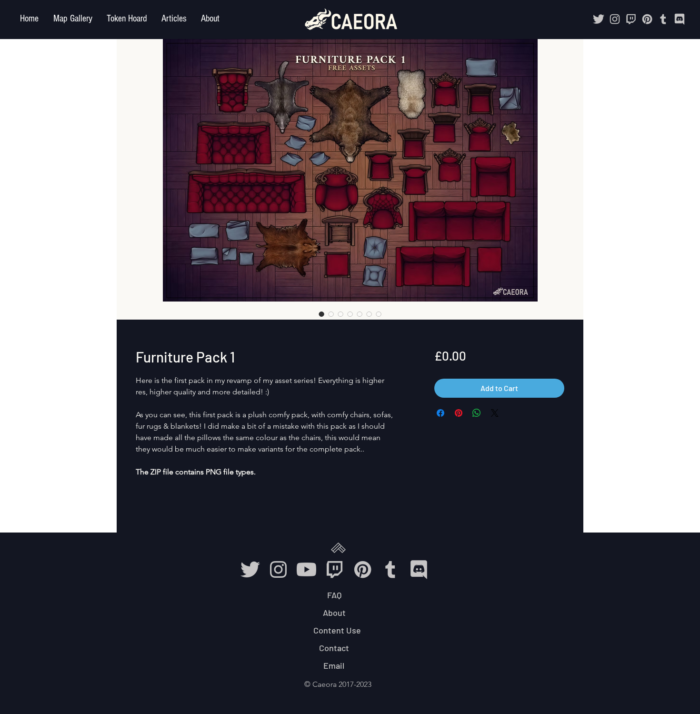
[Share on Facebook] (440, 413)
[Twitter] (598, 19)
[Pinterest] (647, 19)
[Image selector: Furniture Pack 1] (321, 314)
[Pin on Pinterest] (458, 413)
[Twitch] (631, 19)
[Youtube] (306, 569)
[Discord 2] (679, 19)
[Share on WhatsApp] (476, 413)
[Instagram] (614, 19)
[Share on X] (494, 413)
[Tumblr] (663, 19)
